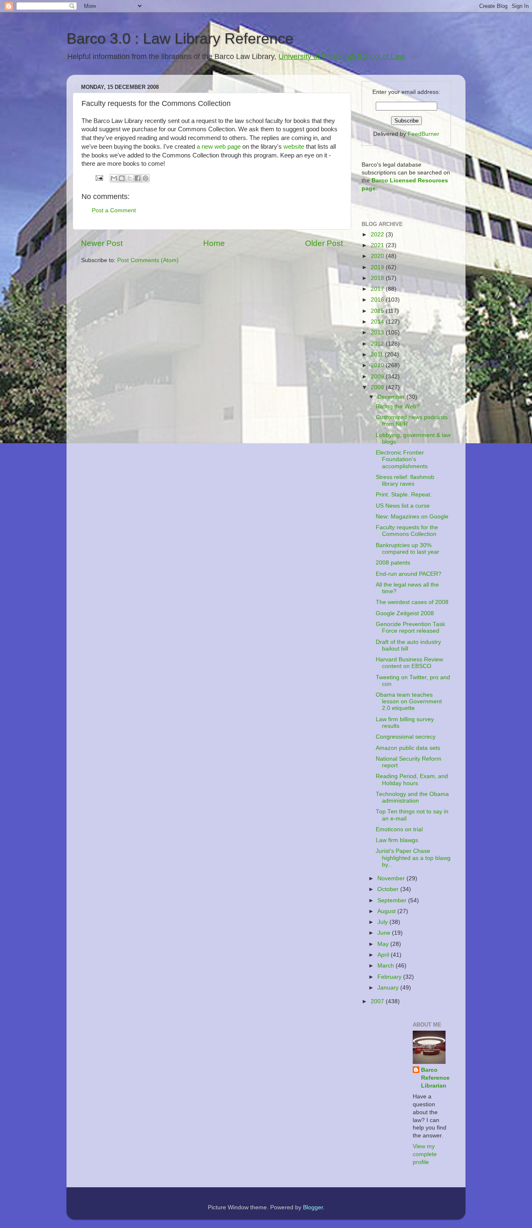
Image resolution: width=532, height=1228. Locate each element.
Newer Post (102, 243)
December (391, 397)
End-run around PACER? (408, 574)
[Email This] (114, 178)
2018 (378, 278)
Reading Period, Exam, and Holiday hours (412, 779)
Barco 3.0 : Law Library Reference (179, 38)
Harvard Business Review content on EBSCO (409, 662)
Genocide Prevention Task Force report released (410, 627)
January (388, 988)
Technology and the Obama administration (412, 797)
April (384, 955)
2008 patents (393, 563)
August (387, 911)
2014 (378, 322)
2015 (378, 311)
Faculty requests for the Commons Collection (407, 530)
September (392, 900)
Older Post (324, 243)
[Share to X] (130, 178)
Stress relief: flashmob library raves (405, 480)
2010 (378, 365)
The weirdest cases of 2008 (412, 602)
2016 (378, 300)
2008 (378, 387)
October (388, 889)
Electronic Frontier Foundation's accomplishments (402, 459)
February (390, 977)
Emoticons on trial (399, 829)
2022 (378, 234)
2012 (378, 344)
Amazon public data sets (408, 748)
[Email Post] (99, 177)
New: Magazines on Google (412, 516)
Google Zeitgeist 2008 (405, 613)
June (384, 933)
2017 (378, 289)
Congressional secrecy (406, 737)
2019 (378, 267)
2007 (378, 1001)
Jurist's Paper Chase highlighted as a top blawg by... (413, 857)
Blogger (313, 1207)
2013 (378, 332)
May (383, 944)
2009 (378, 376)
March (386, 966)
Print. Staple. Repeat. (404, 494)
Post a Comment (114, 210)
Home (214, 243)
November (391, 878)
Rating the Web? (398, 406)
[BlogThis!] (122, 178)
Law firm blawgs (397, 840)
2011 (378, 354)
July (383, 922)
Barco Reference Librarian (435, 1078)
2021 (378, 245)
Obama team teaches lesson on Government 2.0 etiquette (409, 701)
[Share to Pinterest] (145, 178)
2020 (378, 256)
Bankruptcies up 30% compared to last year (407, 548)
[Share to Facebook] (137, 178)
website (293, 146)
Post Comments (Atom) (148, 260)
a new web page (219, 146)
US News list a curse (403, 506)
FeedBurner (423, 134)
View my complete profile (425, 1154)
